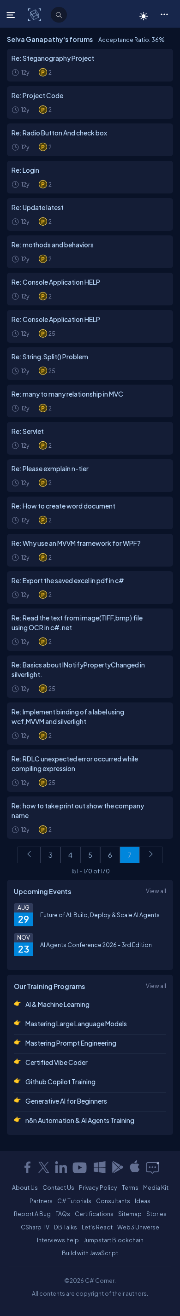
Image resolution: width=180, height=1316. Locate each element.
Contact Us (58, 1187)
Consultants (113, 1201)
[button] (164, 14)
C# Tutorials (74, 1201)
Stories (156, 1213)
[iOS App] (135, 1167)
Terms (130, 1187)
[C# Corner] (35, 14)
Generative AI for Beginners (66, 1101)
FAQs (62, 1213)
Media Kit (155, 1187)
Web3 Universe (138, 1227)
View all (156, 891)
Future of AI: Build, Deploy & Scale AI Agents (100, 914)
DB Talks (65, 1227)
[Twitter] (43, 1167)
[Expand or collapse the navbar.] (11, 14)
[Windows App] (100, 1167)
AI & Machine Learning (57, 1004)
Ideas (142, 1201)
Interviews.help (58, 1240)
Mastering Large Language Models (76, 1023)
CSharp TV (35, 1227)
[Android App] (117, 1167)
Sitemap (130, 1213)
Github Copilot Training (60, 1081)
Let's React (97, 1227)
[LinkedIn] (61, 1167)
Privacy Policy (98, 1187)
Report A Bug (32, 1213)
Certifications (94, 1213)
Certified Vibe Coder (56, 1062)
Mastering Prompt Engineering (70, 1043)
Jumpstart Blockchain (114, 1240)
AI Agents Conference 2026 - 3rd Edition (96, 944)
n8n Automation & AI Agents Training (79, 1120)
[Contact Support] (152, 1167)
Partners (41, 1201)
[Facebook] (27, 1167)
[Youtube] (80, 1167)
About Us (25, 1187)
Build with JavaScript (90, 1253)
